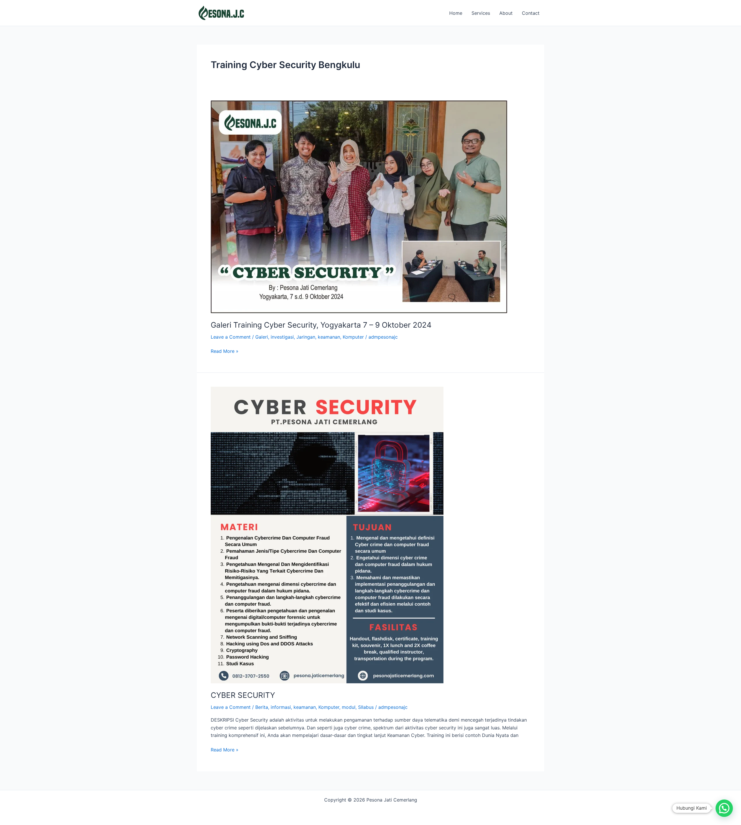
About (506, 13)
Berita (261, 707)
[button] (724, 808)
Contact (531, 13)
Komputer (353, 337)
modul (348, 707)
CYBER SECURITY (243, 695)
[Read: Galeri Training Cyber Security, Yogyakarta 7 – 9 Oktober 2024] (359, 206)
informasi (281, 707)
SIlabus (366, 707)
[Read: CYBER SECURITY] (327, 534)
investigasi (282, 337)
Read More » (225, 350)
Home (455, 13)
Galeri (261, 337)
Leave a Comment (231, 337)
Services (481, 13)
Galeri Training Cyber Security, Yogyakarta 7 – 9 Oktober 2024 (321, 324)
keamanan (329, 337)
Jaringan (305, 337)
